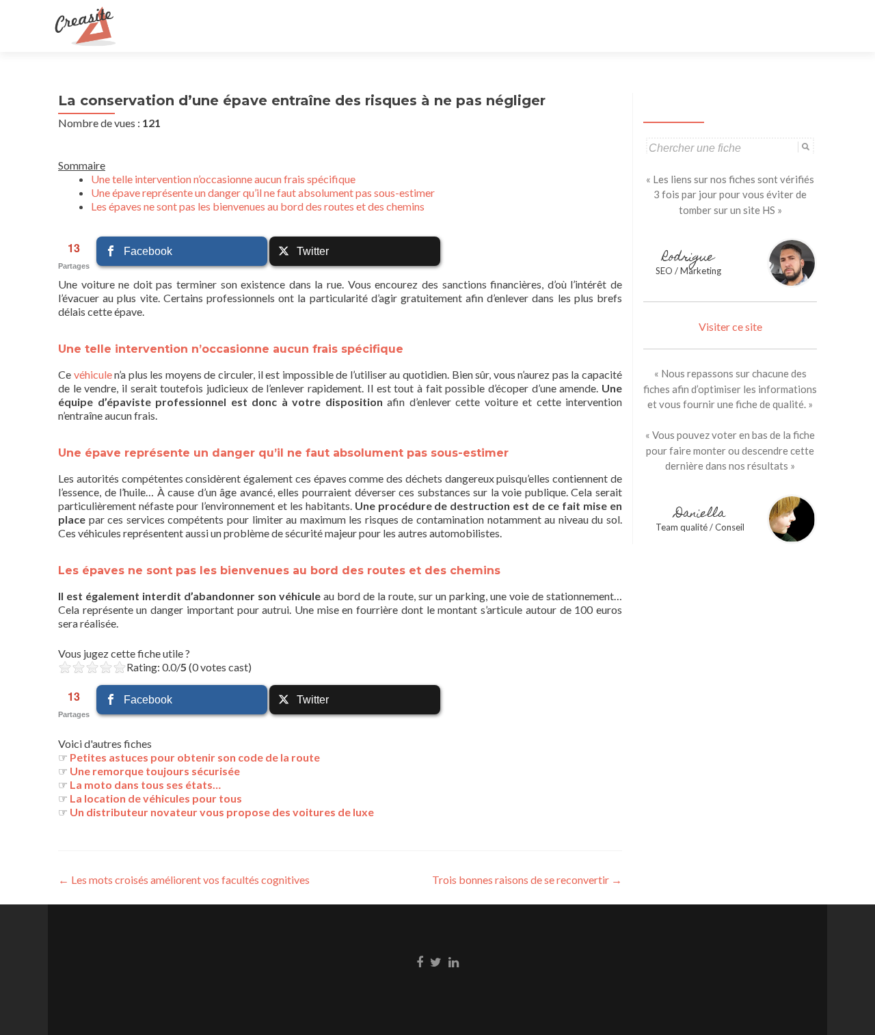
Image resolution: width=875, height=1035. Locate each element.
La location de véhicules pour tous (156, 798)
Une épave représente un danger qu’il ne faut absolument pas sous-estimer (263, 192)
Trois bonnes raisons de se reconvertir (527, 879)
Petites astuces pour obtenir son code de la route (195, 757)
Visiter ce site (730, 326)
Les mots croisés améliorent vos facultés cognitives (184, 879)
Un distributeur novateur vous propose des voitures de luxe (222, 811)
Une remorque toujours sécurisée (155, 770)
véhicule (93, 374)
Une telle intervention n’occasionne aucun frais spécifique (223, 178)
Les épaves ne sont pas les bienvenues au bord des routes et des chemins (258, 206)
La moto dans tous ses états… (145, 784)
